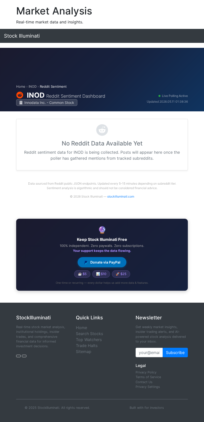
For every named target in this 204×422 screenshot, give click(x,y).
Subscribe (175, 352)
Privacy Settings (148, 387)
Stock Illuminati (22, 36)
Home (20, 86)
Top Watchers (89, 339)
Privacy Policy (146, 372)
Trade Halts (87, 345)
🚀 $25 (121, 274)
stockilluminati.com (120, 196)
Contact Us (144, 382)
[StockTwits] (24, 356)
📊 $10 (101, 274)
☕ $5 (82, 274)
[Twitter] (18, 356)
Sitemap (83, 351)
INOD (33, 86)
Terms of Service (148, 377)
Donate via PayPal (105, 262)
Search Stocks (89, 333)
